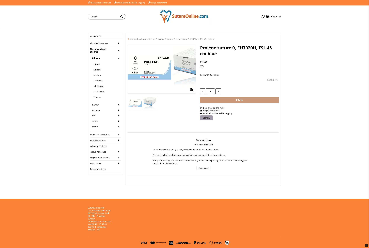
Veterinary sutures (98, 146)
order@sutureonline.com (99, 221)
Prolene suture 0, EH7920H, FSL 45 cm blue (194, 39)
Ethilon (97, 64)
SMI (93, 115)
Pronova (97, 97)
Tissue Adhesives (98, 151)
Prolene (97, 75)
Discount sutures (98, 169)
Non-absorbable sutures (98, 50)
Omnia (95, 126)
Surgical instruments (99, 157)
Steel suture (99, 91)
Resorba (96, 110)
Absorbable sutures (99, 43)
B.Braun (95, 104)
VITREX (95, 121)
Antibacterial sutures (99, 134)
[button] (263, 16)
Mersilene (98, 80)
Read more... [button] (273, 79)
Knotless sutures (98, 140)
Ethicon (96, 58)
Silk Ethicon (98, 86)
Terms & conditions (97, 227)
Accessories (95, 163)
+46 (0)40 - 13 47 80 (97, 224)
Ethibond (97, 69)
